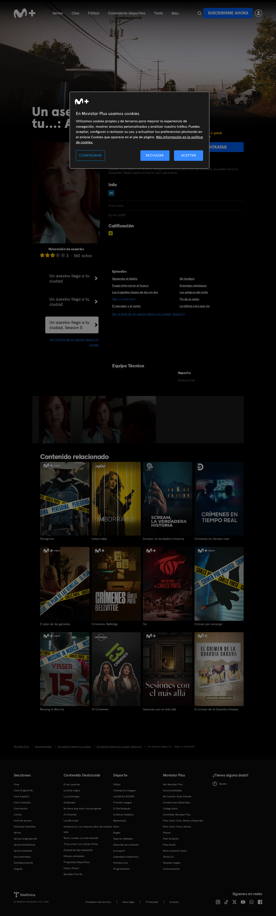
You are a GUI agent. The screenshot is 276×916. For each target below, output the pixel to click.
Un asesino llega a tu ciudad (69, 278)
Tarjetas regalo (171, 862)
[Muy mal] (42, 255)
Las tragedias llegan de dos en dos (135, 292)
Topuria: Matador (123, 838)
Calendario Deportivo (125, 856)
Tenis (158, 13)
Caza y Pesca (71, 868)
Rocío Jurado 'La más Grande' (81, 838)
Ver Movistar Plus (173, 784)
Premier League (122, 802)
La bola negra (72, 790)
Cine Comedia (22, 802)
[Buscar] (199, 13)
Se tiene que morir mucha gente (82, 808)
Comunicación (171, 868)
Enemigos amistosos (193, 285)
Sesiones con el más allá (159, 709)
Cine (75, 13)
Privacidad (152, 902)
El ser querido (72, 784)
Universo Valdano (123, 814)
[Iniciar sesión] (258, 13)
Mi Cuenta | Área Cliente (177, 796)
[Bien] (57, 255)
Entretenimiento (23, 862)
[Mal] (47, 255)
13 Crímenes (100, 709)
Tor (145, 624)
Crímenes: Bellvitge (105, 624)
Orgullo (18, 868)
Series (58, 13)
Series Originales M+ (26, 838)
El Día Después (121, 808)
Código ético (170, 808)
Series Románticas (24, 844)
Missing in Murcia (52, 709)
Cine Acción (21, 808)
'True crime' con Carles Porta (81, 844)
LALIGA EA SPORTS (123, 796)
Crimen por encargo (208, 624)
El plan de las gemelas (55, 624)
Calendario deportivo (127, 13)
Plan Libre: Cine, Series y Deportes (183, 820)
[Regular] (52, 255)
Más (175, 13)
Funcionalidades (172, 790)
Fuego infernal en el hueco (130, 285)
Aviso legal (128, 902)
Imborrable (99, 538)
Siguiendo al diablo (124, 278)
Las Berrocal (71, 820)
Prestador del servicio (98, 902)
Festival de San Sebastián (78, 850)
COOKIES (174, 902)
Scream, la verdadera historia (163, 538)
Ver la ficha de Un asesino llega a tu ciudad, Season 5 (148, 314)
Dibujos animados (74, 856)
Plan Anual (169, 844)
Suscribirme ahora (228, 13)
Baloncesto (119, 820)
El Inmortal (70, 814)
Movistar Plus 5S (73, 874)
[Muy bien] (63, 255)
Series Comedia (23, 850)
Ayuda (222, 783)
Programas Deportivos (76, 862)
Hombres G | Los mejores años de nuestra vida (88, 829)
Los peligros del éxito (194, 292)
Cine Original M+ (23, 790)
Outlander (70, 802)
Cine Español (21, 796)
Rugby (116, 832)
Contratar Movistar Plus (176, 814)
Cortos (18, 814)
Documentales (22, 856)
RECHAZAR (155, 155)
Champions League (124, 790)
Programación (121, 868)
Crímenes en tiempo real (211, 538)
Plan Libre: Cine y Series (177, 826)
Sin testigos (187, 278)
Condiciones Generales (176, 802)
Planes (167, 832)
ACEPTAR (188, 155)
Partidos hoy (120, 862)
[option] (55, 419)
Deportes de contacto (126, 844)
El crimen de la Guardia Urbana (216, 709)
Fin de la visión (189, 299)
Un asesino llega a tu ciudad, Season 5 (69, 325)
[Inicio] (24, 13)
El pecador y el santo (126, 306)
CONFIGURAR (90, 155)
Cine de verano (23, 820)
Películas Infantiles (25, 826)
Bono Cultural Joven (175, 850)
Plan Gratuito (171, 838)
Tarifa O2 (168, 856)
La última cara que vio (195, 306)
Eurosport (119, 850)
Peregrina (47, 538)
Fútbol (93, 13)
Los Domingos (72, 796)
